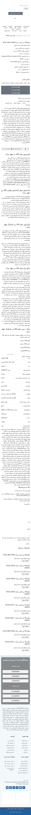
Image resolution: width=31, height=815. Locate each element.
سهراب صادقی (12, 812)
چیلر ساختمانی (21, 101)
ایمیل (28, 529)
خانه (29, 35)
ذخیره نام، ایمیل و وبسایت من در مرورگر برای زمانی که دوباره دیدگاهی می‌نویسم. (16, 538)
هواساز (25, 750)
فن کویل (25, 752)
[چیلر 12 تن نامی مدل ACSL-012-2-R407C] (19, 602)
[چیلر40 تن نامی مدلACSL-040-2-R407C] (18, 563)
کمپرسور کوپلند (10, 747)
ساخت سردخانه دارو (9, 763)
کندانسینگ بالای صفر (22, 768)
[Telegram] (20, 787)
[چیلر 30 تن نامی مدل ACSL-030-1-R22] (21, 628)
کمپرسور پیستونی (24, 722)
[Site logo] (20, 1)
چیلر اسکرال (19, 35)
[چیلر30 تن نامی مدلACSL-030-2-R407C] (19, 576)
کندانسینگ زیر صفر (23, 770)
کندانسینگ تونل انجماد (22, 772)
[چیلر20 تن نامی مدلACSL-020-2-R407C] (19, 589)
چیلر (25, 35)
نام (29, 522)
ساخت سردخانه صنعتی (8, 761)
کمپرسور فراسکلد (9, 752)
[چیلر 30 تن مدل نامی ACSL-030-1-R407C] (20, 615)
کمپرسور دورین (10, 750)
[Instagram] (17, 787)
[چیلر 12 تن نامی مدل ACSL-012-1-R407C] (18, 639)
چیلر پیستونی (24, 743)
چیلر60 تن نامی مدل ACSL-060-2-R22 (16, 555)
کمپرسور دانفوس (9, 745)
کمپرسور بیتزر (10, 743)
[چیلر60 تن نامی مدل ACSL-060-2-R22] (26, 552)
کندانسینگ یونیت (23, 765)
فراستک (26, 708)
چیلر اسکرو (24, 745)
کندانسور (26, 715)
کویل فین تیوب (24, 761)
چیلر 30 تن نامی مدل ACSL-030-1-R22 (16, 631)
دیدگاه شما (27, 504)
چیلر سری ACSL (10, 35)
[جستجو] (15, 23)
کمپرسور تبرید (10, 740)
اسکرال (3, 374)
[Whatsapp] (23, 787)
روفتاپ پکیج (24, 747)
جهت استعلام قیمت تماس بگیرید (22, 45)
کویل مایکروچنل (23, 763)
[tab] (24, 103)
